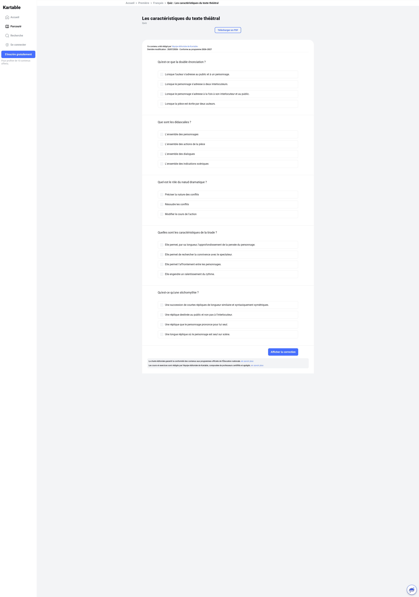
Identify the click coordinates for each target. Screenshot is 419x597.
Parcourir (15, 26)
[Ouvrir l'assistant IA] (411, 589)
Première (143, 3)
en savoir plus (247, 361)
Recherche (16, 35)
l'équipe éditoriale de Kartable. (185, 46)
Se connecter (18, 44)
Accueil (14, 17)
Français (158, 3)
